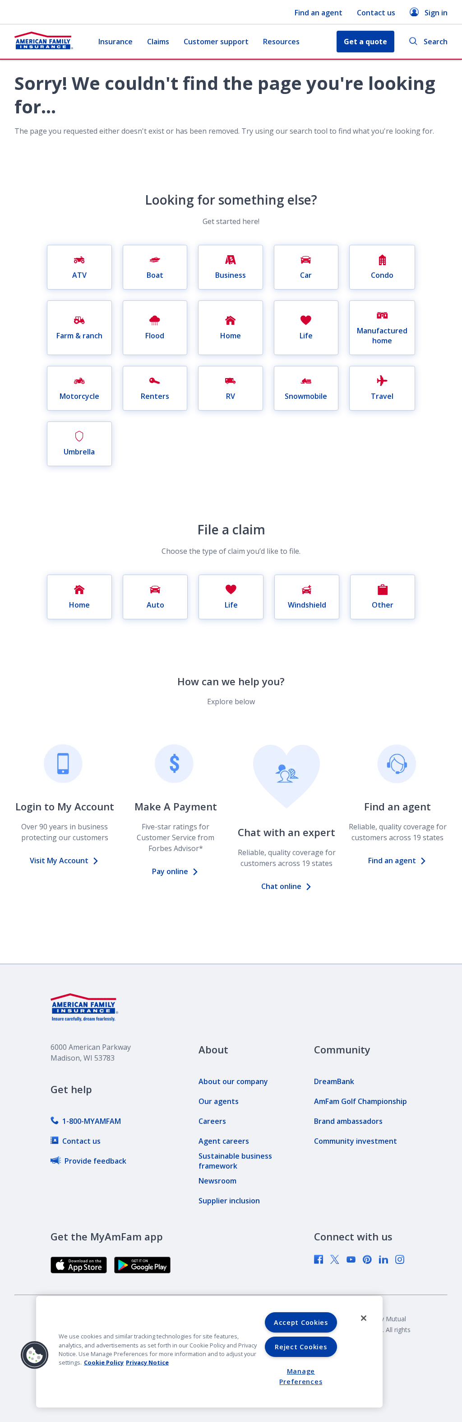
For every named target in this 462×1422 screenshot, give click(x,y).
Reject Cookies (301, 1346)
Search (436, 42)
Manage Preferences (300, 1376)
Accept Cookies (301, 1322)
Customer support (216, 42)
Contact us (376, 13)
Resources (281, 42)
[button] (34, 1355)
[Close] (364, 1318)
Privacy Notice (147, 1362)
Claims (158, 42)
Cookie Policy (104, 1362)
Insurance (115, 42)
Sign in (436, 13)
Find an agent (318, 13)
